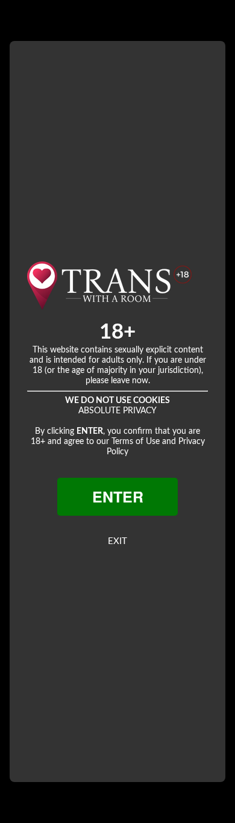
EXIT (117, 541)
